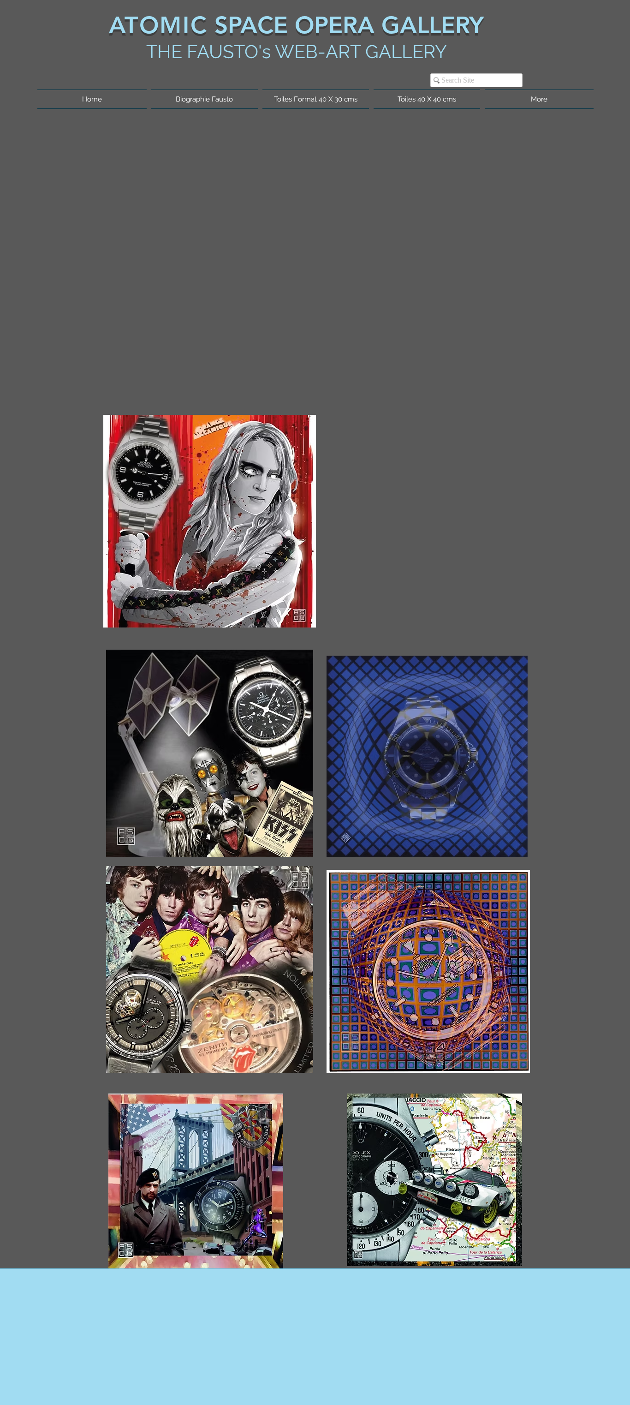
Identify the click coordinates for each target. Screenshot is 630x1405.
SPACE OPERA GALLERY (346, 25)
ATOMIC (158, 25)
